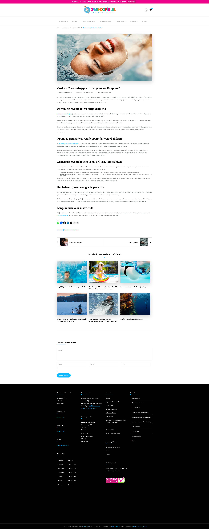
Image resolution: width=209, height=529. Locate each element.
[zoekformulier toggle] (146, 10)
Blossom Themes (115, 526)
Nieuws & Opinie (61, 85)
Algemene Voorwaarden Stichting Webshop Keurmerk (116, 421)
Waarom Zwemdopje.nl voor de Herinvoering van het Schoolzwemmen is (103, 320)
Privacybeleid (110, 405)
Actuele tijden (131, 1)
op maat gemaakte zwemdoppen (68, 143)
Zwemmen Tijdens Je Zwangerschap (133, 287)
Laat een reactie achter (104, 92)
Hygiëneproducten (111, 409)
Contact (144, 21)
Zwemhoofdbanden (137, 403)
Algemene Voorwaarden (113, 402)
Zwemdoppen (136, 398)
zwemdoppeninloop (62, 215)
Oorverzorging (136, 426)
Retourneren (109, 416)
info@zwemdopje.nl (63, 445)
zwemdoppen (75, 229)
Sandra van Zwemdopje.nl (64, 92)
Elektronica (135, 431)
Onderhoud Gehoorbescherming (141, 422)
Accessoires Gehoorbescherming (141, 417)
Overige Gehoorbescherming (140, 412)
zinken (67, 229)
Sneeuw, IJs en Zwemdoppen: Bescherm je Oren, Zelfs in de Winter (71, 320)
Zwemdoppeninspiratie (88, 21)
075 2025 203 (61, 417)
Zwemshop (133, 21)
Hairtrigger (86, 526)
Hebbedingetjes (136, 436)
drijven (60, 229)
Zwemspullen (136, 407)
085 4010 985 (61, 431)
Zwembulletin (121, 21)
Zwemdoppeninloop (106, 21)
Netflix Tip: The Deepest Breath (131, 319)
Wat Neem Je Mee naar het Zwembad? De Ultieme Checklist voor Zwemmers (103, 288)
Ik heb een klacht (111, 413)
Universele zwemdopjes (64, 114)
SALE (134, 441)
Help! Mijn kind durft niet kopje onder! (71, 287)
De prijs (74, 21)
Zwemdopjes (63, 21)
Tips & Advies (71, 85)
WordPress (136, 526)
